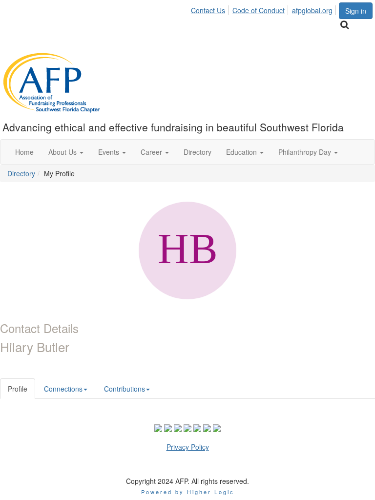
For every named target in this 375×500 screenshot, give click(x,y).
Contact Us (208, 10)
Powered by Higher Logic (187, 492)
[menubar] (264, 8)
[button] (66, 152)
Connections (63, 389)
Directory (21, 173)
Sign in (355, 11)
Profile (17, 389)
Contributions (124, 389)
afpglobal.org (312, 10)
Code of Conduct (258, 10)
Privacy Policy (188, 447)
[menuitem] (210, 8)
